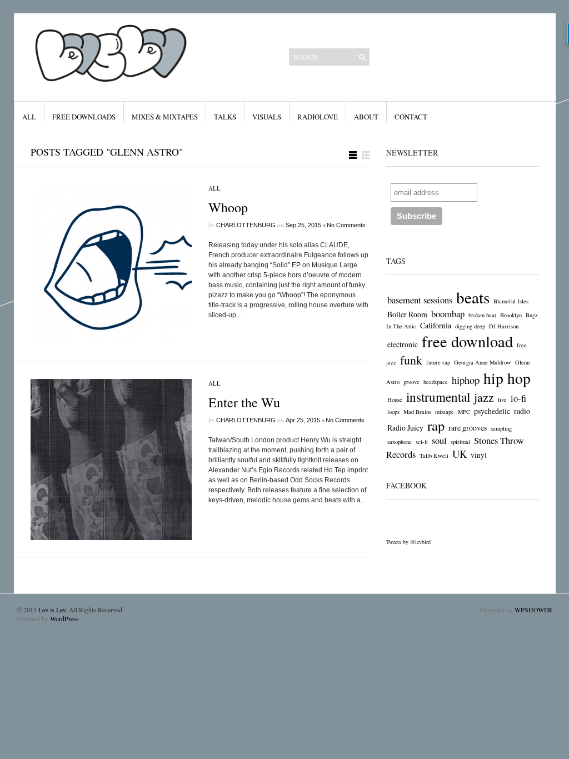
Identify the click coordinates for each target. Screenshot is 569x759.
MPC (464, 412)
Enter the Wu (244, 402)
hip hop (507, 378)
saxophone (399, 442)
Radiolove (317, 117)
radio (522, 411)
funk (411, 360)
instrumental (438, 397)
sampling (501, 428)
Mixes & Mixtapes (165, 117)
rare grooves (467, 427)
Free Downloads (84, 117)
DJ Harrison (503, 326)
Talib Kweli (434, 456)
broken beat (482, 315)
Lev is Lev (52, 609)
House (394, 399)
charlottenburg (246, 225)
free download (467, 341)
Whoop (228, 207)
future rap (438, 362)
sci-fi (422, 442)
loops (393, 412)
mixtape (444, 412)
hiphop (466, 380)
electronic (402, 344)
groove (411, 382)
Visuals (266, 117)
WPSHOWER (533, 609)
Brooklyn (511, 315)
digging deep (470, 326)
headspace (435, 382)
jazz (484, 397)
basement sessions (419, 300)
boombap (448, 314)
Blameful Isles (510, 301)
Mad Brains (417, 412)
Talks (225, 117)
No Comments (346, 225)
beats (473, 297)
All (29, 117)
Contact (411, 117)
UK (459, 454)
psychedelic (492, 411)
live (502, 399)
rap (436, 425)
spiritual (460, 442)
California (435, 325)
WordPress (64, 618)
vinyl (479, 455)
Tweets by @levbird (408, 542)
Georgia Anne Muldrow (482, 362)
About (366, 117)
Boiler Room (407, 314)
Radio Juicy (405, 427)
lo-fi (518, 398)
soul (439, 441)
